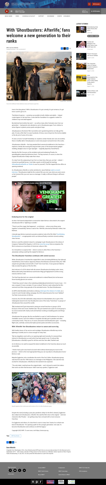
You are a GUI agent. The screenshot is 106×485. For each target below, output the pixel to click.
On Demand (50, 16)
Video (17, 16)
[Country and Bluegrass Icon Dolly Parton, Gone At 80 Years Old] (81, 44)
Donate (97, 4)
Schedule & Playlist (28, 16)
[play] (7, 11)
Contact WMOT (42, 467)
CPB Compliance (83, 471)
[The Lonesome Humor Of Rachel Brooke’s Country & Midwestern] (81, 66)
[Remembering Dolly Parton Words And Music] (81, 29)
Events (59, 16)
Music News (8, 16)
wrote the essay (44, 244)
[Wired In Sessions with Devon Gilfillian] (81, 56)
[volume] (11, 11)
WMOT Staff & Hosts (43, 471)
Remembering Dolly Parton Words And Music (92, 28)
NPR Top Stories (15, 435)
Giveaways (66, 16)
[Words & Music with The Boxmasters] (81, 93)
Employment (62, 467)
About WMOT (41, 474)
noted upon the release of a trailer (50, 291)
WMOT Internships (63, 471)
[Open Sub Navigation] (13, 16)
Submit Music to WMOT (64, 474)
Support (41, 16)
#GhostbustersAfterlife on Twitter (22, 164)
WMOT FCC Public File (84, 467)
